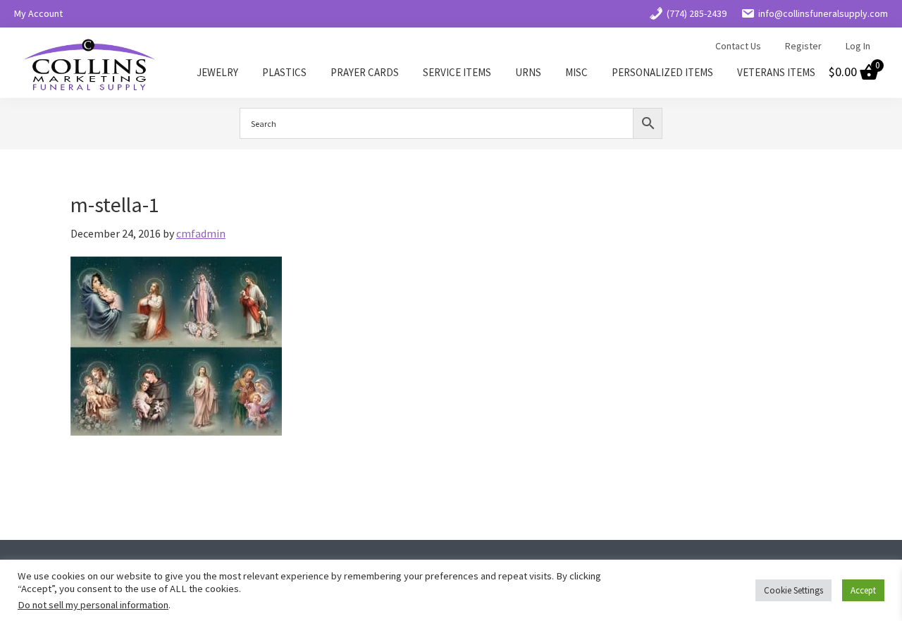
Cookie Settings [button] (793, 590)
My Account (38, 13)
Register (803, 45)
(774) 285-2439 (697, 13)
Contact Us (738, 45)
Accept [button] (863, 590)
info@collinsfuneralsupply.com (823, 13)
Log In (858, 45)
